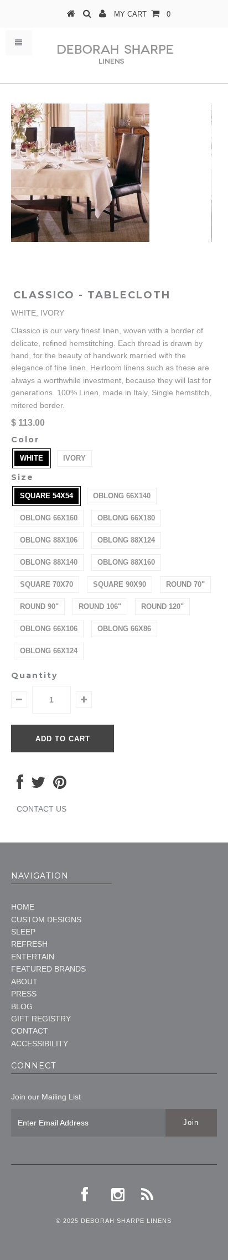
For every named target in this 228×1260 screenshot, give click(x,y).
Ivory (74, 458)
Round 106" (100, 606)
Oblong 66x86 (124, 628)
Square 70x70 (46, 584)
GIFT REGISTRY (41, 1018)
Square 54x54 (46, 496)
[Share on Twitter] (38, 785)
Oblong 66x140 (122, 496)
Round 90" (39, 606)
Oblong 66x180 (126, 518)
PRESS (24, 993)
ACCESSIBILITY (39, 1043)
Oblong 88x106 (48, 540)
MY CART (142, 14)
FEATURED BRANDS (48, 968)
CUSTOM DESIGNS (46, 919)
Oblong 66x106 (48, 628)
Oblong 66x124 (48, 651)
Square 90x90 (119, 584)
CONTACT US (41, 808)
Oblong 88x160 (126, 562)
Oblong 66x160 (48, 518)
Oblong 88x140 (48, 562)
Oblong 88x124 (126, 540)
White (31, 458)
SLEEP (23, 931)
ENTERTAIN (32, 956)
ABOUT (24, 981)
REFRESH (29, 943)
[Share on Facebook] (20, 785)
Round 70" (185, 584)
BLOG (22, 1006)
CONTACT (29, 1030)
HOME (22, 906)
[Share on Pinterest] (59, 785)
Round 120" (162, 606)
